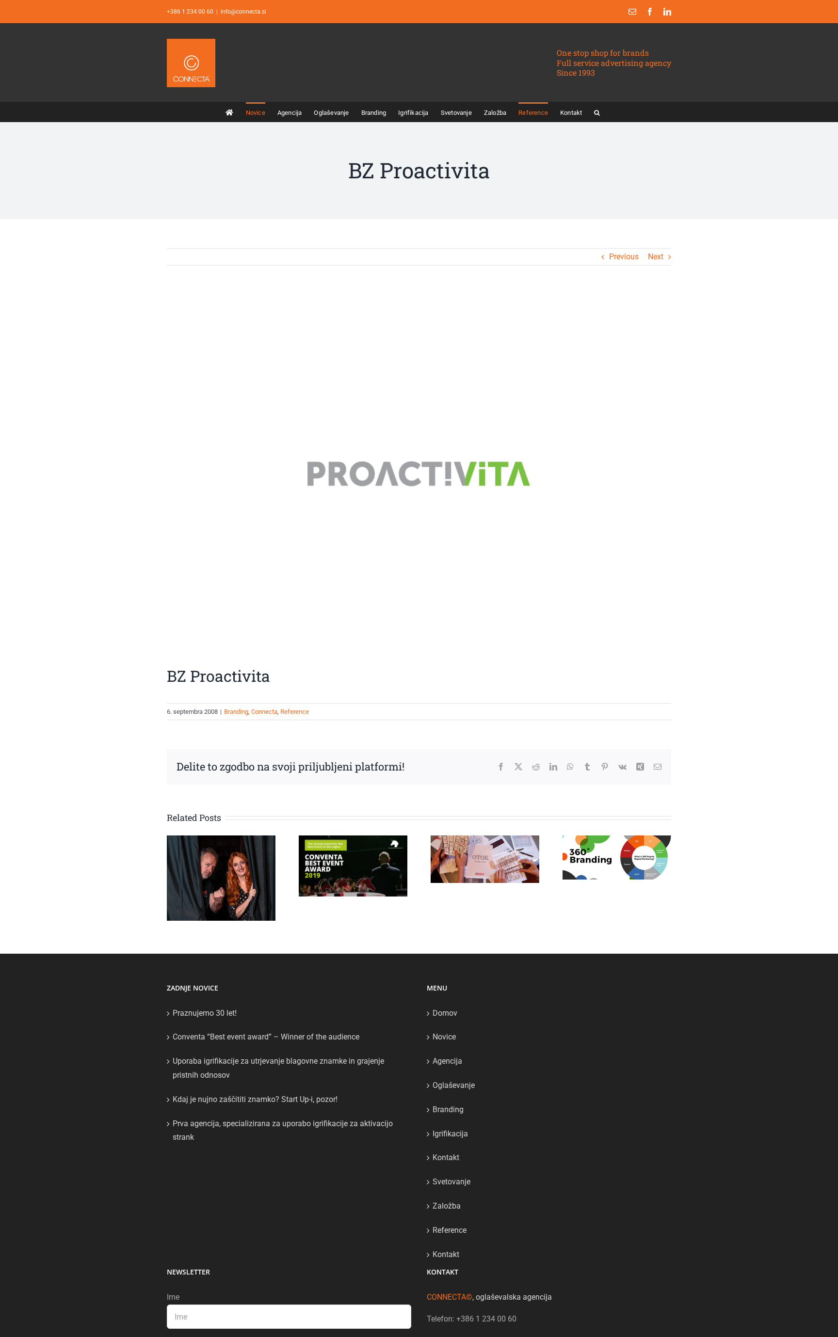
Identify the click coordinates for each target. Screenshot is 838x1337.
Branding (236, 711)
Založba (447, 1206)
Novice (444, 1036)
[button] (597, 112)
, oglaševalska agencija (489, 1297)
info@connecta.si (243, 11)
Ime (173, 1297)
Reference (294, 711)
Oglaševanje (454, 1085)
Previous (624, 256)
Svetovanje (451, 1181)
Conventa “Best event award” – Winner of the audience (266, 1036)
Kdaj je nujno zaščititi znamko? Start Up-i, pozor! (255, 1099)
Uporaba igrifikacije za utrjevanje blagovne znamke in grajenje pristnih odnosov (278, 1068)
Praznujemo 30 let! (205, 1013)
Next (655, 256)
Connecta (264, 711)
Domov (445, 1013)
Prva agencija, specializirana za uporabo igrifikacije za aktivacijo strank (283, 1130)
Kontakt (446, 1157)
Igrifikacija (450, 1133)
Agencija (447, 1061)
